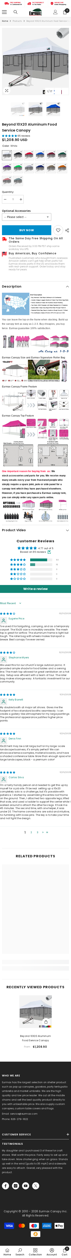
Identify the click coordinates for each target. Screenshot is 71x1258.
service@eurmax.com (23, 1113)
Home (5, 21)
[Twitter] (35, 1185)
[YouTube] (25, 1185)
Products (17, 21)
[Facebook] (5, 1185)
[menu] (4, 12)
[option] (35, 61)
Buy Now (26, 230)
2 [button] (31, 832)
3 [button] (37, 832)
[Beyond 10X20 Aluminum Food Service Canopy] (35, 1011)
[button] (57, 91)
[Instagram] (15, 1185)
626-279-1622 (19, 1119)
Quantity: (8, 192)
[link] (58, 230)
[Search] (15, 12)
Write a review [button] (35, 589)
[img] (7, 613)
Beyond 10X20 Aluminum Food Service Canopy (35, 1038)
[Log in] (55, 12)
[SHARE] (66, 230)
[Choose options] (46, 1022)
